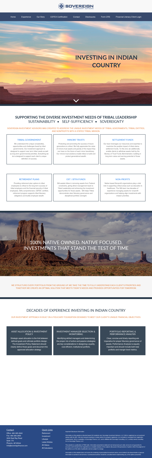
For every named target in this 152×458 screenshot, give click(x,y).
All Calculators (47, 448)
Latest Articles (47, 442)
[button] (13, 17)
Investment (46, 436)
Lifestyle (45, 439)
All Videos (45, 445)
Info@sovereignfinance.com (17, 445)
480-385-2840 (17, 433)
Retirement (46, 433)
